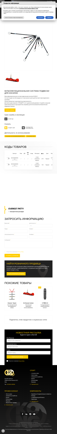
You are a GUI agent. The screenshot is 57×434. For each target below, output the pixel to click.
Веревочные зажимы (11, 402)
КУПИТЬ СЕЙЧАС (10, 110)
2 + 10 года (10, 118)
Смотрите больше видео (17, 211)
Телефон (31, 234)
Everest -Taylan (12, 303)
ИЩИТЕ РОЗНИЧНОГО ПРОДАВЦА (16, 273)
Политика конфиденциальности (11, 429)
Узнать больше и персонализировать (14, 17)
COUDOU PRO (35, 373)
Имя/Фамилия (10, 338)
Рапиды (33, 395)
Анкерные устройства (37, 376)
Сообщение (8, 240)
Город (6, 228)
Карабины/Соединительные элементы (41, 394)
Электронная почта (9, 234)
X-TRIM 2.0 (45, 303)
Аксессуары (34, 375)
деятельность (33, 223)
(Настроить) (36, 429)
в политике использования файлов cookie (28, 8)
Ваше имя (7, 223)
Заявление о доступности (45, 429)
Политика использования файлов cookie (26, 429)
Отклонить (40, 17)
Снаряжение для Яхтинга (37, 397)
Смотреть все (34, 384)
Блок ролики (34, 380)
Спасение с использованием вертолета (14, 136)
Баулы (33, 378)
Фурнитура (34, 399)
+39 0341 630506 (10, 384)
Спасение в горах (31, 136)
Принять (49, 17)
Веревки (33, 382)
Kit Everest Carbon (28, 303)
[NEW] (45, 294)
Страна (31, 228)
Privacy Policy (21, 251)
